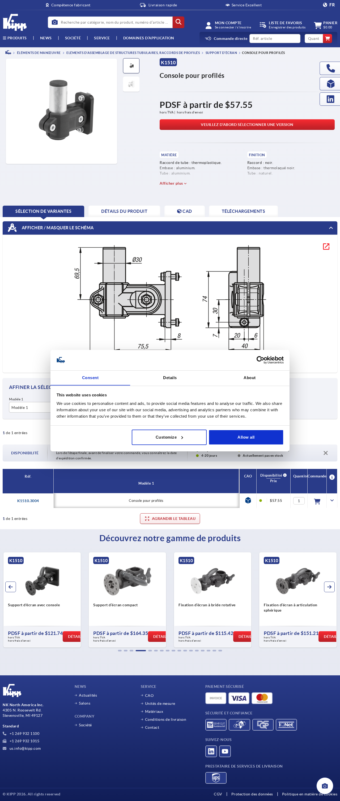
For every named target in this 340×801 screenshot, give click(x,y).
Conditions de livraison (165, 719)
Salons (84, 703)
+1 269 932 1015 (23, 741)
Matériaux (154, 711)
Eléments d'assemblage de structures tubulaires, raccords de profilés (133, 52)
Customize (166, 437)
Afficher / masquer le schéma (57, 227)
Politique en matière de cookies (310, 794)
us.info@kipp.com (24, 748)
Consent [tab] (90, 377)
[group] (42, 599)
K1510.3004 (28, 501)
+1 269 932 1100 (23, 733)
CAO (149, 695)
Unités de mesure (160, 703)
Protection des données (252, 794)
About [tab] (250, 377)
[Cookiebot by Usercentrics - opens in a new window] (260, 360)
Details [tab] (170, 377)
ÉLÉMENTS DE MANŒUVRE (38, 52)
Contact (152, 727)
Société (73, 38)
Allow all (246, 437)
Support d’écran (221, 52)
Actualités (88, 695)
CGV (218, 794)
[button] (120, 650)
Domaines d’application (148, 38)
